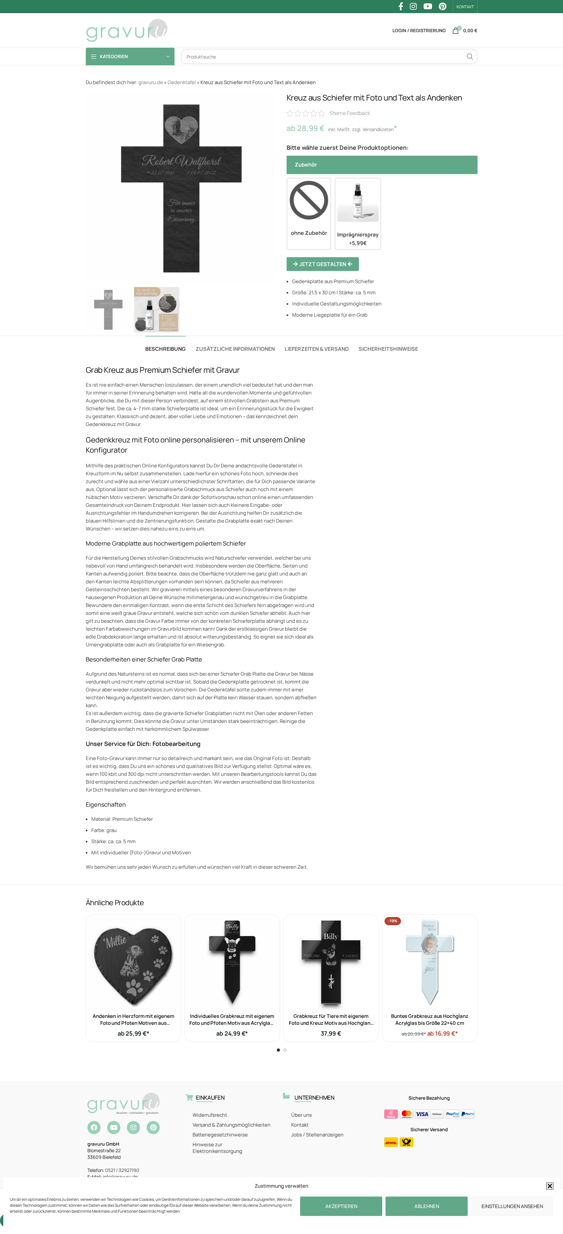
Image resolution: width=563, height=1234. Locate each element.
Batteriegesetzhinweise (220, 1134)
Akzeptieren (341, 1206)
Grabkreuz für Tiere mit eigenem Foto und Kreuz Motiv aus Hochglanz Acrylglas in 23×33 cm (331, 1023)
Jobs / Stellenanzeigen (317, 1134)
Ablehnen (426, 1206)
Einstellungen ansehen (512, 1206)
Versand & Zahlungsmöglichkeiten (231, 1124)
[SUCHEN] (470, 56)
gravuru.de (150, 82)
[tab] (165, 346)
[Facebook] (94, 1127)
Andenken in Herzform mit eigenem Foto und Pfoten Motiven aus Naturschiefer (133, 1023)
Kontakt (300, 1124)
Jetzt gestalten (322, 264)
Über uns (301, 1114)
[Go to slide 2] (285, 1050)
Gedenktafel (182, 82)
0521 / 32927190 (122, 1170)
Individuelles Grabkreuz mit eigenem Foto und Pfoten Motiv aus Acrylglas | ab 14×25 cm (232, 1023)
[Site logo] (127, 30)
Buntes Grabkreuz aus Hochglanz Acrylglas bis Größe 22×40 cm (429, 1019)
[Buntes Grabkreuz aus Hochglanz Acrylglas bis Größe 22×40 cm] (429, 962)
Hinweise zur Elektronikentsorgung (217, 1148)
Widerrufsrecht (210, 1114)
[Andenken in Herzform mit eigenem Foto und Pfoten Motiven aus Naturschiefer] (133, 962)
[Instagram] (133, 1127)
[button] (550, 1186)
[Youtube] (113, 1127)
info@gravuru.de (120, 1177)
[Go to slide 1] (278, 1050)
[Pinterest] (153, 1127)
